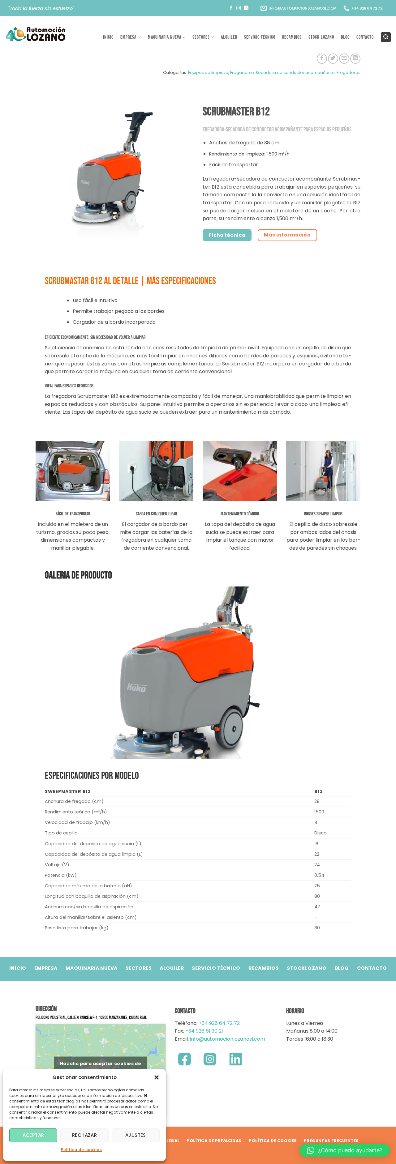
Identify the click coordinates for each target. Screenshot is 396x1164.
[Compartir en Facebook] (322, 58)
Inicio (108, 37)
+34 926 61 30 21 (204, 1030)
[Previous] (48, 672)
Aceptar (33, 1135)
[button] (156, 1077)
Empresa (128, 37)
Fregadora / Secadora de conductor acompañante (282, 72)
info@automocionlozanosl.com (227, 1038)
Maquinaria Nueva (164, 37)
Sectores (201, 37)
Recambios (292, 37)
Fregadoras (348, 72)
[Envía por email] (344, 58)
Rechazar (84, 1135)
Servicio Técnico (259, 37)
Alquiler (229, 37)
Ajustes (135, 1135)
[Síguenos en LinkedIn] (246, 8)
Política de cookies (81, 1149)
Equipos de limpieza (208, 72)
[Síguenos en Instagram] (238, 8)
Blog (345, 37)
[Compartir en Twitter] (333, 58)
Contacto (365, 37)
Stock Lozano (321, 37)
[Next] (347, 672)
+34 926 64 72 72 (219, 1023)
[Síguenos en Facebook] (231, 8)
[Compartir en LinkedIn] (355, 58)
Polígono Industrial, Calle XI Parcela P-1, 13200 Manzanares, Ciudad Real (91, 1018)
